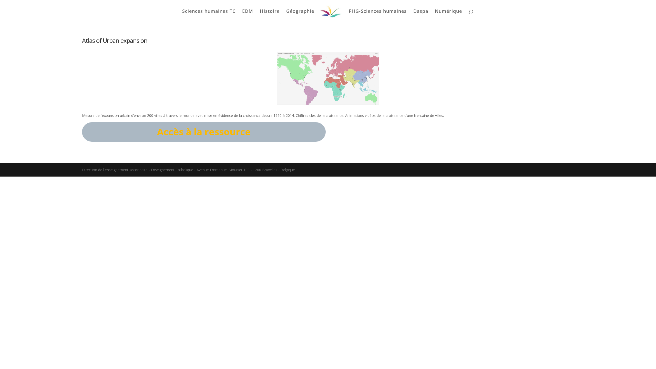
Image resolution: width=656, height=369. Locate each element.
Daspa (420, 11)
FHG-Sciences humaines (378, 11)
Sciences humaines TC (208, 11)
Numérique (448, 11)
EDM (247, 11)
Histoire (270, 11)
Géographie (300, 11)
